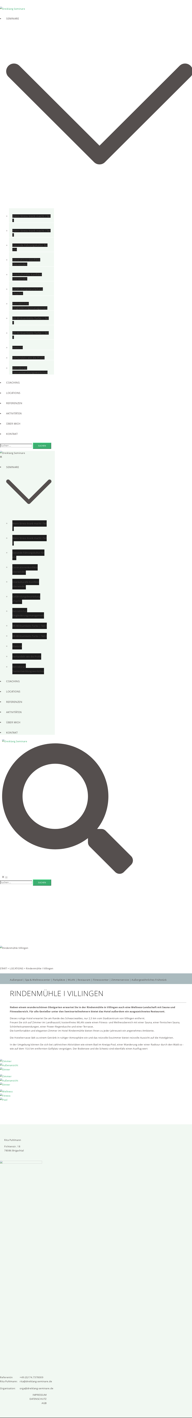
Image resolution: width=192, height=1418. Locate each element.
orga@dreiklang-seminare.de (36, 1388)
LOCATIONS (13, 393)
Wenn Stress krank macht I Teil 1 (29, 525)
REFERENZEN (14, 403)
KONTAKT (12, 434)
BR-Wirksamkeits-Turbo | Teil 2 (29, 636)
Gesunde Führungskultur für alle (28, 555)
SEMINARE (12, 18)
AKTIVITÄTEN (14, 413)
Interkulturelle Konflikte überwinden (25, 584)
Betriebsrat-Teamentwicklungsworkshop (28, 669)
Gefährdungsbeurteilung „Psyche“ (26, 598)
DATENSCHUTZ (38, 1398)
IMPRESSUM (40, 1394)
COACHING (13, 382)
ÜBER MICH (13, 423)
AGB (44, 1403)
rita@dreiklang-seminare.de (36, 1381)
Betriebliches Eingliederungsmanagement (28, 613)
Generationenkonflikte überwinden (25, 569)
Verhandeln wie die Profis (28, 357)
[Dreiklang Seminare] (12, 8)
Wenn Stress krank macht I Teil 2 (29, 540)
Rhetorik (17, 347)
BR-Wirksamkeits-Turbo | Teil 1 (29, 625)
